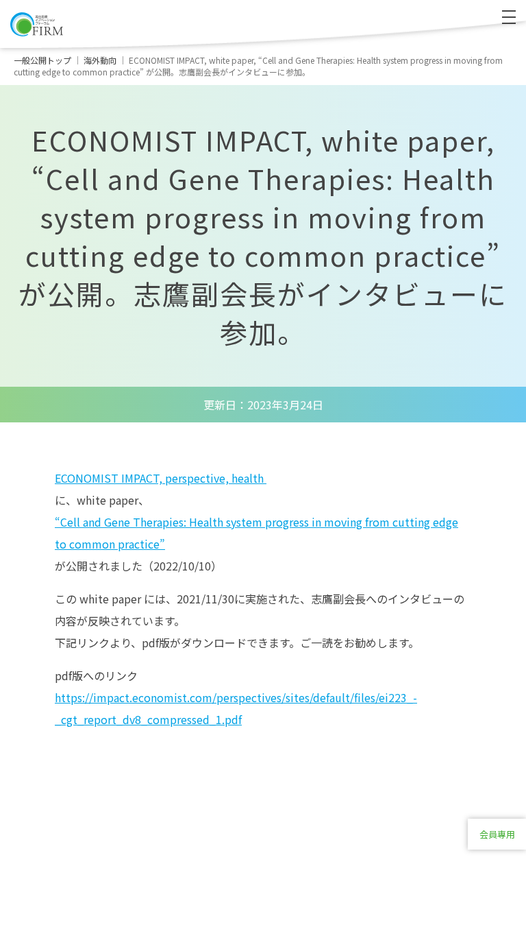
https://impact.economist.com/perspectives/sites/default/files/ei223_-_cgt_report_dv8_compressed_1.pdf (236, 708)
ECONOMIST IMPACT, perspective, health (160, 478)
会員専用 (497, 834)
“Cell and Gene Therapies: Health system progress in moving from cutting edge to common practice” (256, 533)
